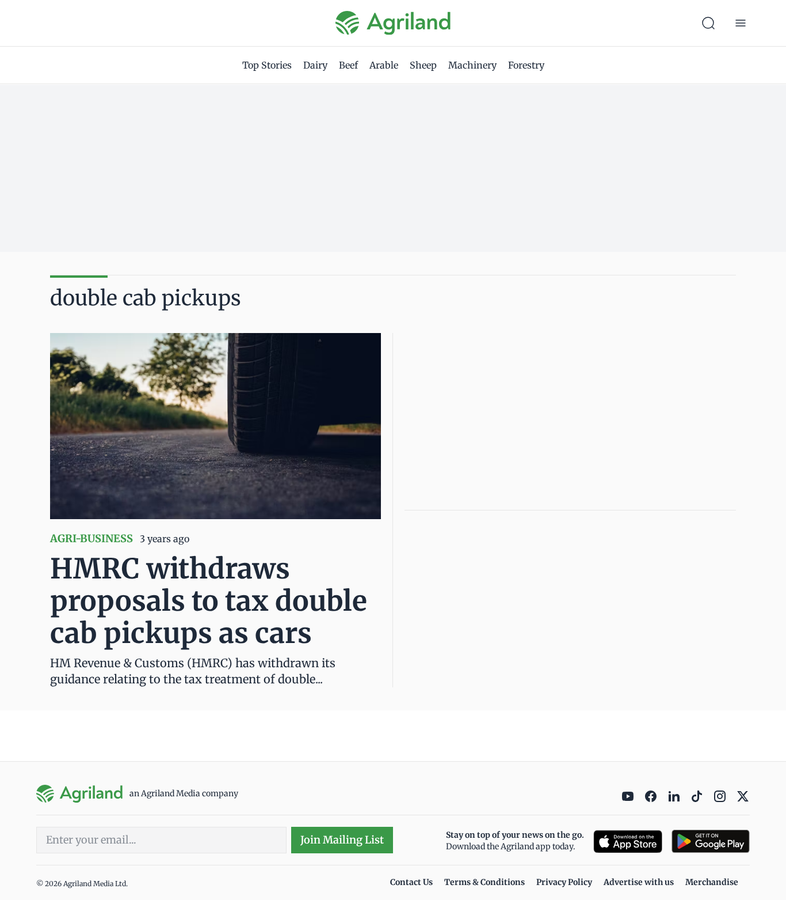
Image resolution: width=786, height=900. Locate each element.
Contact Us (411, 882)
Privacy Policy (564, 882)
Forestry (526, 65)
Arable (383, 65)
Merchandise (711, 882)
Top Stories (267, 65)
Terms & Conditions (484, 882)
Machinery (472, 65)
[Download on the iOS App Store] (627, 841)
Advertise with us (639, 882)
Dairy (315, 65)
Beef (348, 65)
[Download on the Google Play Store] (710, 841)
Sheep (423, 65)
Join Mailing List (342, 839)
